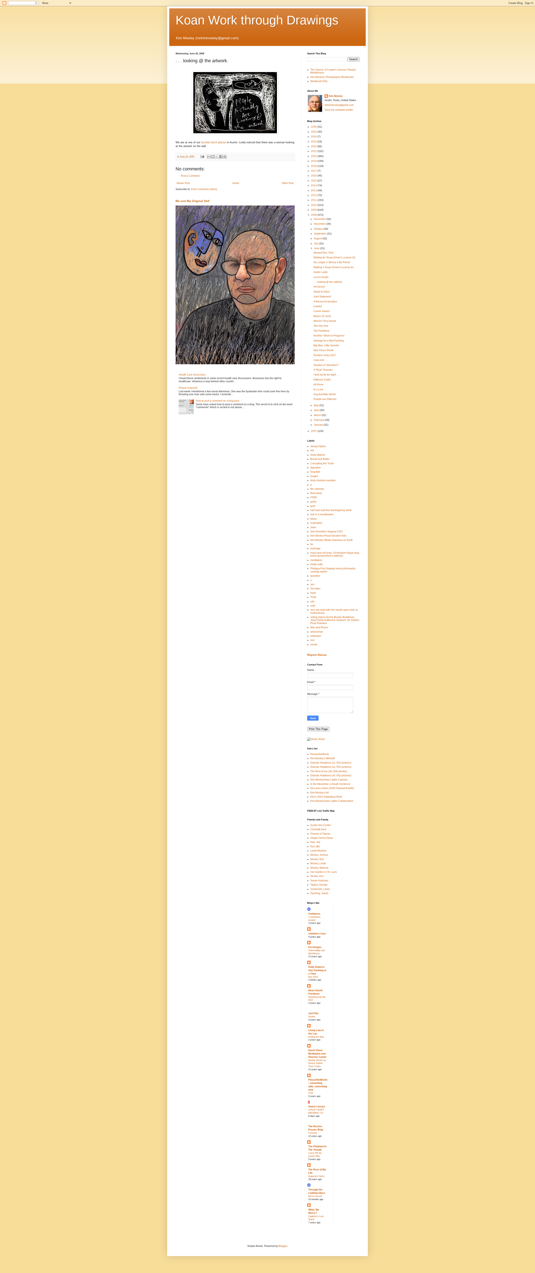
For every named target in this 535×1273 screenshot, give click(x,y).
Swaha (311, 1016)
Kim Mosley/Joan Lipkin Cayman (329, 779)
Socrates (315, 588)
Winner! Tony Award (324, 321)
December (320, 219)
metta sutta (316, 564)
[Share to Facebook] (221, 157)
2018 (314, 166)
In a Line (318, 389)
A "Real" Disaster (323, 369)
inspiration (316, 523)
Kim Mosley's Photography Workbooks (332, 77)
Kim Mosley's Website (322, 758)
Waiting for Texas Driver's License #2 (334, 257)
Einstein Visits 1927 (324, 355)
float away (316, 493)
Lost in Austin (321, 277)
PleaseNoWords (319, 754)
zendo (313, 644)
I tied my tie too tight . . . (326, 374)
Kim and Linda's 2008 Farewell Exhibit (332, 788)
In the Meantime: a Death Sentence (330, 784)
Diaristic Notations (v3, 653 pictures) (330, 775)
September (320, 233)
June (317, 248)
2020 (314, 156)
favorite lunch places (213, 142)
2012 (314, 195)
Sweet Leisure (316, 1106)
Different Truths (322, 379)
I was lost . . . (320, 360)
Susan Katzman (319, 880)
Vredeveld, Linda (320, 889)
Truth (313, 597)
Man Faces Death (323, 350)
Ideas (313, 518)
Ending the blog (316, 1037)
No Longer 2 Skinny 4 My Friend (331, 262)
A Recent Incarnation (325, 301)
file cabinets (317, 488)
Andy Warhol (317, 454)
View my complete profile (339, 109)
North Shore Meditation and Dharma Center (317, 1054)
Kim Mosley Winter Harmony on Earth (331, 540)
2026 (314, 126)
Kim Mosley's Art (319, 792)
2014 (314, 185)
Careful (317, 306)
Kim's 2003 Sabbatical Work (326, 796)
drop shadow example (323, 480)
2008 (314, 214)
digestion (315, 467)
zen (312, 640)
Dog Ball (315, 471)
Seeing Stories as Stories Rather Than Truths (317, 1063)
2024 (314, 136)
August (318, 238)
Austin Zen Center (320, 825)
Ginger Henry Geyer (321, 837)
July (316, 243)
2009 (314, 209)
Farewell (312, 1133)
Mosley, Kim (317, 859)
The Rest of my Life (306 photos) (328, 771)
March (318, 415)
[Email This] (209, 157)
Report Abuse (317, 654)
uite (312, 601)
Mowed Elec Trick (323, 252)
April (317, 410)
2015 (314, 180)
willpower (315, 636)
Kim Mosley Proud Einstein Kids (328, 535)
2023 (314, 141)
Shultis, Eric (317, 876)
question (315, 575)
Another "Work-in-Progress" (329, 335)
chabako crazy (317, 933)
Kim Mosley (336, 96)
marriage (315, 548)
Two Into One (320, 325)
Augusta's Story (316, 1176)
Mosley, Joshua (319, 854)
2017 (314, 170)
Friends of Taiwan (320, 833)
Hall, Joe (315, 842)
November (320, 223)
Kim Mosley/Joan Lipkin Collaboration (331, 801)
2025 (314, 131)
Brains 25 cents (322, 316)
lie (311, 544)
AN (312, 450)
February (319, 420)
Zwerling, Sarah (319, 893)
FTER (313, 497)
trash (313, 592)
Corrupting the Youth (322, 463)
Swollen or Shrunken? (326, 365)
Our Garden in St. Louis (323, 872)
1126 (310, 1093)
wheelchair (316, 631)
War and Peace (319, 627)
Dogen (314, 476)
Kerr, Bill (315, 846)
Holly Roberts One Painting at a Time (317, 970)
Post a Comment (190, 175)
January (319, 424)
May (316, 405)
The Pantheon (321, 330)
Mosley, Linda (318, 863)
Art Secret (319, 286)
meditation (316, 560)
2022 (314, 146)
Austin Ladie (320, 272)
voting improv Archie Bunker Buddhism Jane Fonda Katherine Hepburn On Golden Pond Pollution (334, 620)
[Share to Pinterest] (225, 157)
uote (312, 605)
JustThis (313, 1013)
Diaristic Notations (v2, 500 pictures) (330, 766)
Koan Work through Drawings (257, 20)
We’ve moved (315, 1196)
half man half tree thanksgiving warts (331, 510)
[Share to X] (217, 157)
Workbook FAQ (318, 81)
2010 (314, 205)
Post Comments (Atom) (204, 189)
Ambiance (314, 913)
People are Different (324, 399)
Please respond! (188, 387)
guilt (312, 506)
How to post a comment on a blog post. (218, 400)
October (319, 228)
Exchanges (315, 947)
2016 (314, 175)
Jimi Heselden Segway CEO (326, 531)
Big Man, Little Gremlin (326, 345)
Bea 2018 (313, 977)
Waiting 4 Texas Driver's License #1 (333, 267)
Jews (313, 527)
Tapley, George (318, 884)
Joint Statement (322, 296)
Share (321, 739)
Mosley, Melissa (319, 867)
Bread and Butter (320, 459)
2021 (314, 151)
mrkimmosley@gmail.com (339, 105)
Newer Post (183, 183)
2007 (314, 431)
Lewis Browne (318, 850)
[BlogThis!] (213, 157)
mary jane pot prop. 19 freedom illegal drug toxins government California (334, 554)
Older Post (288, 183)
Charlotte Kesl (318, 829)
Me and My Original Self (192, 201)
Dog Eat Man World (324, 394)
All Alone (318, 384)
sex (312, 584)
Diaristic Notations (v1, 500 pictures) (330, 762)
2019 (314, 161)
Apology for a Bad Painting (328, 340)
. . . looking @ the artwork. (328, 281)
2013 (314, 190)
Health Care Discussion (192, 374)
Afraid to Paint (321, 291)
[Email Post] (202, 156)
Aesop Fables (318, 446)
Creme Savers (321, 311)
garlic (313, 501)
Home (235, 183)
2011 (314, 200)
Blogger (282, 1246)
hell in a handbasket (321, 514)
